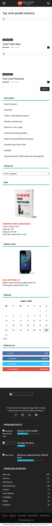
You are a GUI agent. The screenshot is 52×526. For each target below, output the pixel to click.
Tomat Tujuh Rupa (11, 43)
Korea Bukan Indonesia (25, 460)
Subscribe (44, 369)
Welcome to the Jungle (13, 127)
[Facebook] (15, 415)
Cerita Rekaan (7, 40)
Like (46, 353)
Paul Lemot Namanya (13, 78)
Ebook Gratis (44, 516)
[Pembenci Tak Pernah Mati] (9, 434)
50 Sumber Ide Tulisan (25, 443)
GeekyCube (45, 524)
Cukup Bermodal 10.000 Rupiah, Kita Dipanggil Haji (24, 156)
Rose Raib (8, 110)
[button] (4, 3)
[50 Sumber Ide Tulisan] (9, 446)
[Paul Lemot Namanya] (26, 64)
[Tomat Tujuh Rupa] (26, 29)
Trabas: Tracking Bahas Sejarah (16, 116)
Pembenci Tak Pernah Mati (27, 431)
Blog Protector (25, 524)
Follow (45, 358)
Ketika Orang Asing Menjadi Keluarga (18, 139)
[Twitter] (29, 415)
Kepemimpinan (23, 433)
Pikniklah (7, 150)
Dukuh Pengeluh (10, 104)
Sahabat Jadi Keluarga (13, 121)
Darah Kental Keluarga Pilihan (15, 133)
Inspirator (21, 446)
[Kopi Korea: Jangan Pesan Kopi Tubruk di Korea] (9, 458)
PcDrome (36, 524)
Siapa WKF (22, 516)
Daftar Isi (13, 516)
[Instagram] (22, 414)
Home (5, 9)
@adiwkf (6, 47)
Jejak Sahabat (33, 516)
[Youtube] (36, 415)
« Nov (5, 338)
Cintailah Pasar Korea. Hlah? (15, 145)
